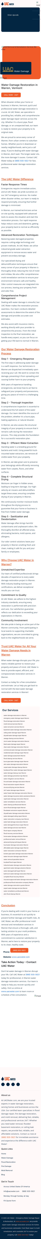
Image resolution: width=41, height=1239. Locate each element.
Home (3, 1154)
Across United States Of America (16, 1186)
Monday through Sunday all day (16, 1196)
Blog (3, 1175)
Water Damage (7, 1158)
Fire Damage (6, 1166)
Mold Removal (7, 1170)
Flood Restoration (8, 1162)
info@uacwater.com (11, 1191)
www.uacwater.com (22, 1221)
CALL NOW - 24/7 (11, 95)
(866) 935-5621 (22, 161)
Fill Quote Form (9, 1201)
